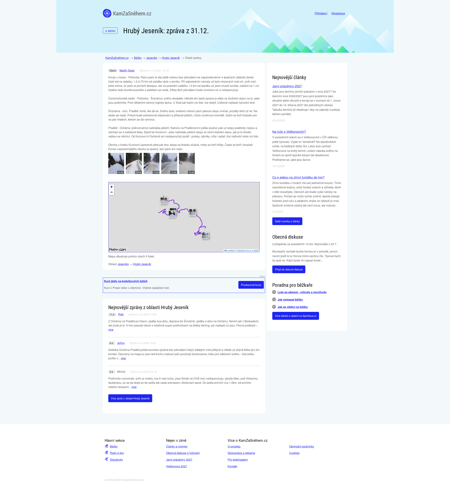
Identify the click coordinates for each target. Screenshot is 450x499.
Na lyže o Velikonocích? (289, 131)
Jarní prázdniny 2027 (287, 86)
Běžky (138, 58)
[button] (171, 214)
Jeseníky (151, 58)
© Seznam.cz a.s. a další (247, 250)
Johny (121, 343)
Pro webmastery (238, 460)
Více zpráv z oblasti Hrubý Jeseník (130, 398)
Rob (121, 314)
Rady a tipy (117, 453)
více (110, 330)
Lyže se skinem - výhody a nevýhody (302, 292)
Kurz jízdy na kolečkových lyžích (125, 281)
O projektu (234, 446)
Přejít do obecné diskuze (289, 269)
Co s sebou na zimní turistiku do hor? (298, 177)
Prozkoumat (251, 285)
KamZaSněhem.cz (127, 13)
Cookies (294, 453)
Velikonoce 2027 (176, 466)
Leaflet (230, 250)
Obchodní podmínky (301, 446)
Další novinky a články (287, 221)
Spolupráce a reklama (241, 453)
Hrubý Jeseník (171, 58)
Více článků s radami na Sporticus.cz (295, 315)
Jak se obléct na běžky (293, 307)
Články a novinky (177, 446)
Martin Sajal (127, 70)
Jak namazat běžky (290, 299)
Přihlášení (321, 13)
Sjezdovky (116, 460)
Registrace (338, 13)
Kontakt (232, 466)
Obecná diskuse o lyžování (183, 453)
